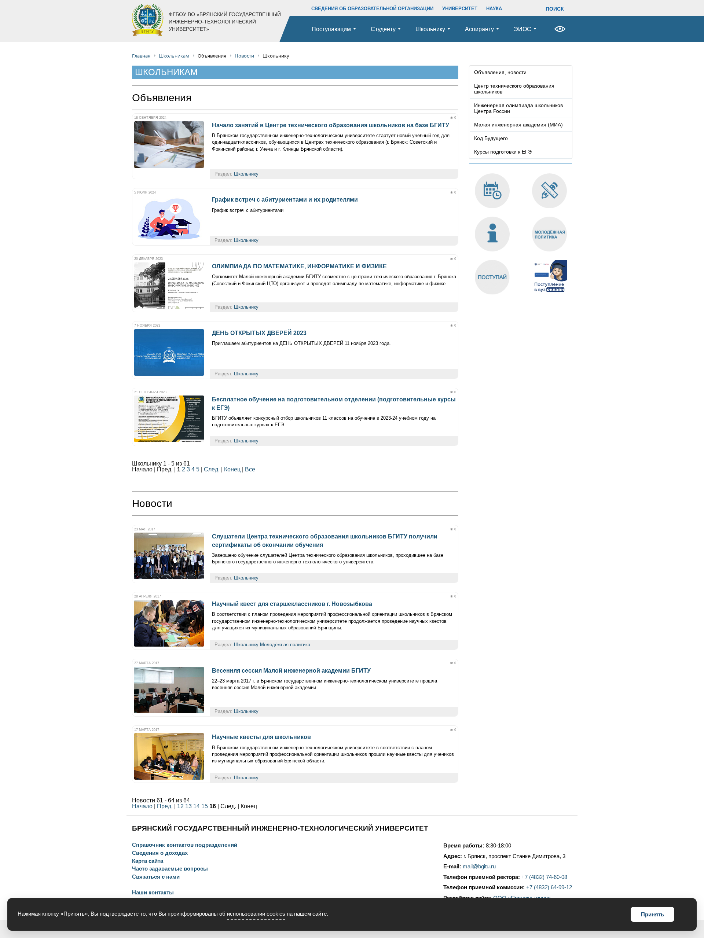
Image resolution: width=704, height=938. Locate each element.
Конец (232, 469)
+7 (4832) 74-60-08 (544, 877)
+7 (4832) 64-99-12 (549, 887)
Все (250, 469)
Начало (142, 806)
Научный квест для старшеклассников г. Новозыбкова (292, 604)
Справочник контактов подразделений (184, 845)
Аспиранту (479, 29)
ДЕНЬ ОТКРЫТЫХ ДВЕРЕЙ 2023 (259, 333)
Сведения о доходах (160, 853)
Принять (652, 914)
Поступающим (331, 29)
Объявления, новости (500, 72)
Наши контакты (153, 892)
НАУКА (494, 8)
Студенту (383, 29)
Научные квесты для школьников (261, 737)
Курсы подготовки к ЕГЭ (503, 152)
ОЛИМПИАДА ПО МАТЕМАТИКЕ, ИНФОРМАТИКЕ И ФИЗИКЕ (299, 266)
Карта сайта (147, 861)
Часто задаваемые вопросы (170, 869)
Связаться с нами (156, 877)
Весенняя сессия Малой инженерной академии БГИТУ (291, 670)
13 (188, 806)
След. (212, 469)
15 (204, 806)
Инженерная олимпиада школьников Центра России (518, 108)
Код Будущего (491, 138)
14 (196, 806)
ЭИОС (522, 29)
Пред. (165, 806)
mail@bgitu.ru (479, 866)
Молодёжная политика (285, 644)
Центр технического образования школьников (514, 89)
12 (180, 806)
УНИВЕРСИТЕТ (459, 8)
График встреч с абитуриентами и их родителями (285, 199)
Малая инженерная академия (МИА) (518, 125)
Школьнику (430, 29)
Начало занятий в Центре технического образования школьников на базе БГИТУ (330, 125)
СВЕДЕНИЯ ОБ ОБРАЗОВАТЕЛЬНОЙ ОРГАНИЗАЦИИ (372, 8)
